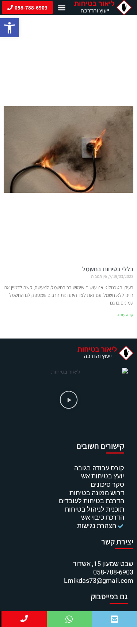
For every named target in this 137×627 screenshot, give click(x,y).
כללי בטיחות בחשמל (107, 269)
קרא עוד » (125, 314)
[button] (9, 27)
